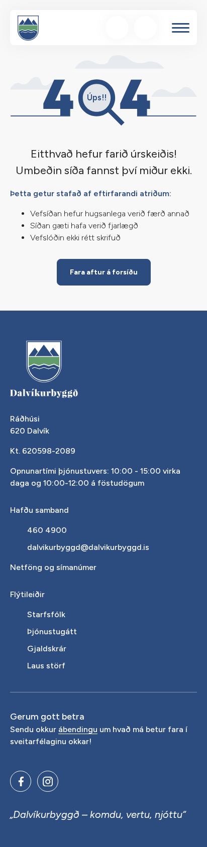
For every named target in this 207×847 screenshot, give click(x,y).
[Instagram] (47, 781)
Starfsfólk (46, 614)
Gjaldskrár (46, 648)
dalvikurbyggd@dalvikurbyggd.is (88, 547)
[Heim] (28, 28)
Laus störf (46, 665)
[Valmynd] (180, 28)
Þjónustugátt (52, 631)
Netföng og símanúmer (53, 567)
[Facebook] (20, 781)
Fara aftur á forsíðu (104, 272)
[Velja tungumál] (145, 27)
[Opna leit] (117, 27)
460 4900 (47, 530)
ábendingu (77, 730)
